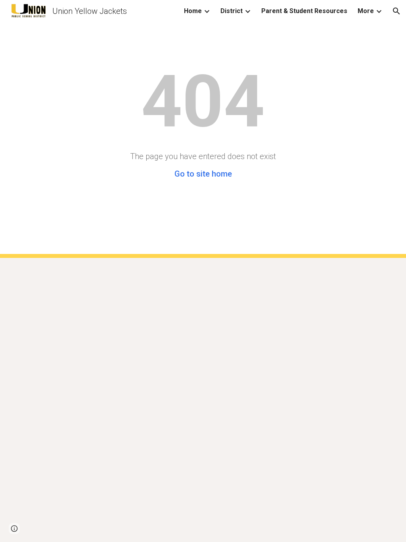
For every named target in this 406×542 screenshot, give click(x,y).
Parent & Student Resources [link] (304, 11)
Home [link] (193, 11)
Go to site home (203, 174)
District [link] (231, 11)
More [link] (366, 11)
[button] (396, 11)
